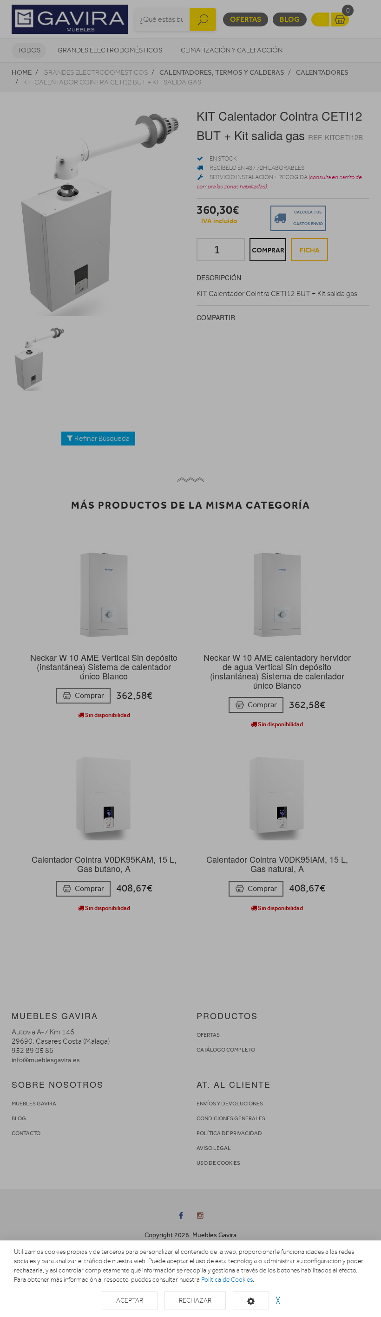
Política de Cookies (227, 1280)
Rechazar (195, 1300)
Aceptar (129, 1300)
